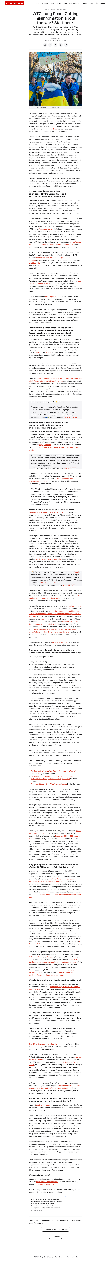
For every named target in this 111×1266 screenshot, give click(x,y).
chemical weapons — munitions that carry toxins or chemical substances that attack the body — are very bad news (55, 613)
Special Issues (50, 10)
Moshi (75, 1257)
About (38, 3)
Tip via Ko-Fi (56, 1236)
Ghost (68, 1257)
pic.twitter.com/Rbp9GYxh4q (49, 583)
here (55, 129)
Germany (38, 352)
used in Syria (45, 619)
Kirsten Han (55, 38)
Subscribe (101, 3)
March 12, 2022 (70, 468)
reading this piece (43, 1105)
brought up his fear (59, 642)
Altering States (48, 3)
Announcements (75, 3)
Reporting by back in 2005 (47, 512)
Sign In (92, 3)
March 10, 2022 (71, 417)
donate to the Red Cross (45, 1184)
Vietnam (32, 957)
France (48, 352)
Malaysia (39, 957)
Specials (58, 3)
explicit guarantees (52, 297)
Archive (85, 3)
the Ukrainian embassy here (47, 1182)
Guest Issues (61, 10)
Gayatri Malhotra (43, 108)
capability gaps (34, 263)
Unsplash (55, 108)
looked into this (75, 606)
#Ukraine (77, 572)
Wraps (65, 3)
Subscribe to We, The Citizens (55, 1229)
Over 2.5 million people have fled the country (46, 1044)
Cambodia (50, 957)
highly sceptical (45, 445)
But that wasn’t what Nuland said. (48, 559)
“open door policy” (46, 229)
